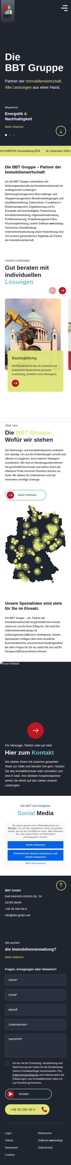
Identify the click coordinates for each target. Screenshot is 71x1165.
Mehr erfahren (14, 126)
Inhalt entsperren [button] (35, 844)
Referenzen (45, 1133)
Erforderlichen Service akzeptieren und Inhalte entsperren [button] (35, 855)
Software (50, 1140)
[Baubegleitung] (15, 383)
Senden (24, 1094)
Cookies (10, 1154)
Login (8, 1133)
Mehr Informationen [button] (35, 863)
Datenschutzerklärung (25, 1075)
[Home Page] (35, 730)
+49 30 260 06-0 (16, 909)
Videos (9, 1140)
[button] (6, 135)
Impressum (11, 1147)
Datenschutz (45, 1147)
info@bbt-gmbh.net (17, 915)
